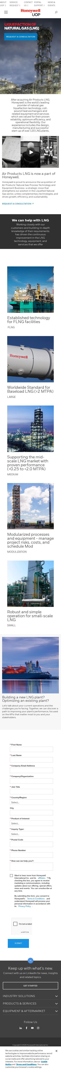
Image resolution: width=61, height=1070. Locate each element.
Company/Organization (22, 776)
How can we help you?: (22, 861)
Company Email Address (22, 766)
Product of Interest (20, 818)
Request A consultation (20, 36)
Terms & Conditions (36, 898)
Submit (18, 943)
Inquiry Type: (17, 829)
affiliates (41, 878)
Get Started (30, 985)
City (12, 808)
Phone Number (18, 850)
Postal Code (16, 840)
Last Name (16, 755)
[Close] (56, 1051)
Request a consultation (16, 203)
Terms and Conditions (26, 1064)
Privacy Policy (24, 906)
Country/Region (18, 797)
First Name (16, 745)
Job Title (15, 787)
